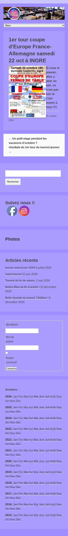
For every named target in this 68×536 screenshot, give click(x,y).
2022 (8, 439)
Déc (18, 411)
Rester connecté (11, 360)
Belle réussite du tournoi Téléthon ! (26, 297)
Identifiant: (12, 324)
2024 (8, 418)
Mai (36, 396)
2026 (8, 396)
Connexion (11, 368)
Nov (12, 411)
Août (53, 407)
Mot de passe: (10, 339)
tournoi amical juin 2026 (20, 267)
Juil (47, 396)
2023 (8, 428)
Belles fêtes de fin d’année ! (22, 286)
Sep (58, 407)
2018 (8, 482)
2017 (8, 493)
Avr (31, 418)
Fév (20, 482)
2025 (8, 407)
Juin (41, 396)
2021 (8, 450)
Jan (15, 407)
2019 (8, 472)
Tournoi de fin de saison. (20, 280)
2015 (8, 515)
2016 (8, 504)
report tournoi (13, 274)
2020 (8, 461)
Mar (26, 418)
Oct (7, 422)
